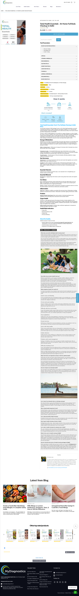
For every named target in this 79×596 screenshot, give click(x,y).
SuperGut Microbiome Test (32, 580)
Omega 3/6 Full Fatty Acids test (45, 581)
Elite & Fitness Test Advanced (32, 588)
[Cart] (74, 2)
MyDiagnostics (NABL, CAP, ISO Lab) (49, 20)
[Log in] (71, 2)
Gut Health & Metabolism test (33, 578)
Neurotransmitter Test (44, 586)
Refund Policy (68, 592)
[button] (4, 534)
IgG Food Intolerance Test (32, 576)
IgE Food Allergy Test (43, 579)
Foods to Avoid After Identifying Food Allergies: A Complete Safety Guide (14, 507)
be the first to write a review (39, 560)
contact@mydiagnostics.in (8, 583)
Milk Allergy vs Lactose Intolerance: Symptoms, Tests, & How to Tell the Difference (38, 507)
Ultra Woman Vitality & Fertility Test (33, 574)
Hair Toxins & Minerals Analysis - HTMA (33, 583)
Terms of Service (60, 592)
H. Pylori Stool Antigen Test (32, 586)
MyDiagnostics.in (72, 444)
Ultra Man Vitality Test (31, 571)
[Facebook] (55, 582)
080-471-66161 (67, 2)
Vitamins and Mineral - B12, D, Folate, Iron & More (45, 584)
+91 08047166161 (59, 575)
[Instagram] (60, 582)
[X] (57, 582)
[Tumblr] (63, 582)
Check (58, 39)
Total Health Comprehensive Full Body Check (46, 572)
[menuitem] (18, 6)
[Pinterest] (65, 582)
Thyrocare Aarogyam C (44, 574)
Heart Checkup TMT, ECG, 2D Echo (45, 577)
